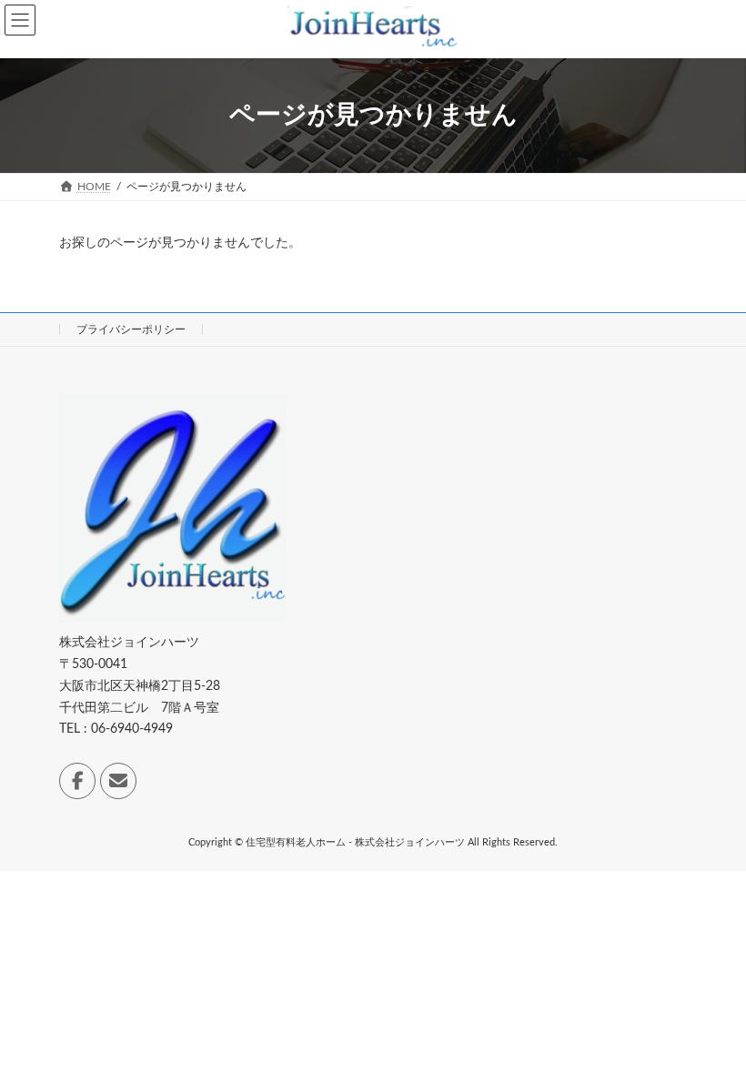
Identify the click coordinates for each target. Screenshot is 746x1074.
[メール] (118, 781)
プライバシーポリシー (131, 329)
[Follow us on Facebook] (77, 781)
